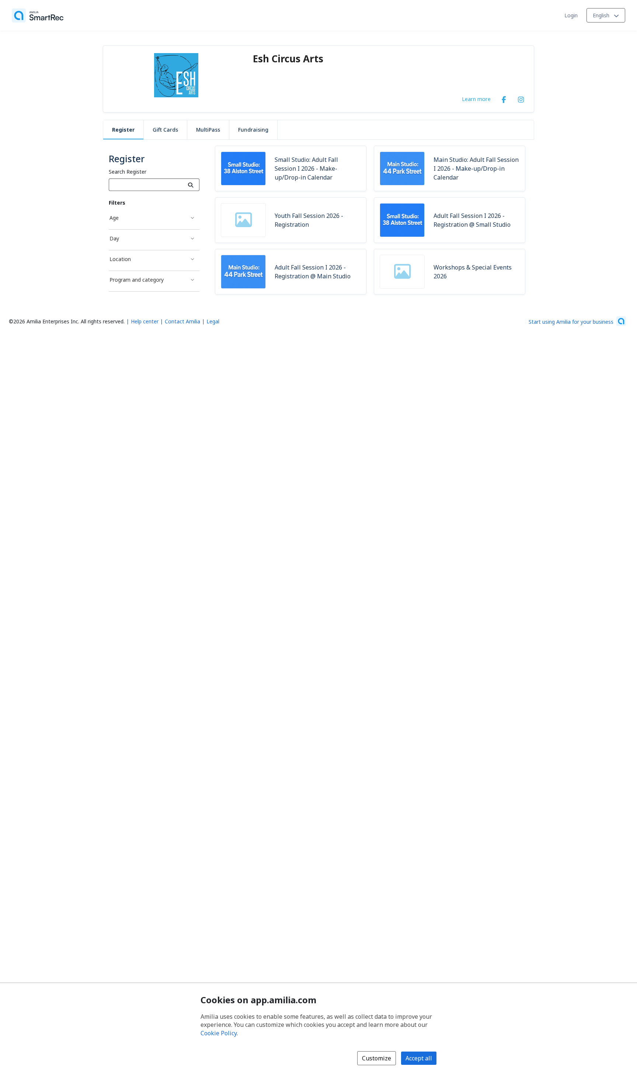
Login (571, 15)
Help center (145, 321)
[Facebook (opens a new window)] (504, 98)
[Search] (190, 184)
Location (120, 259)
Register (123, 129)
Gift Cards (165, 129)
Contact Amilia (182, 321)
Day (114, 238)
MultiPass (208, 129)
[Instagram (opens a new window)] (521, 98)
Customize (376, 1058)
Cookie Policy (219, 1033)
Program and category (136, 279)
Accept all (418, 1058)
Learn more (476, 99)
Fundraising (253, 129)
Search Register (127, 171)
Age (114, 217)
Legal (212, 321)
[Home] (37, 15)
